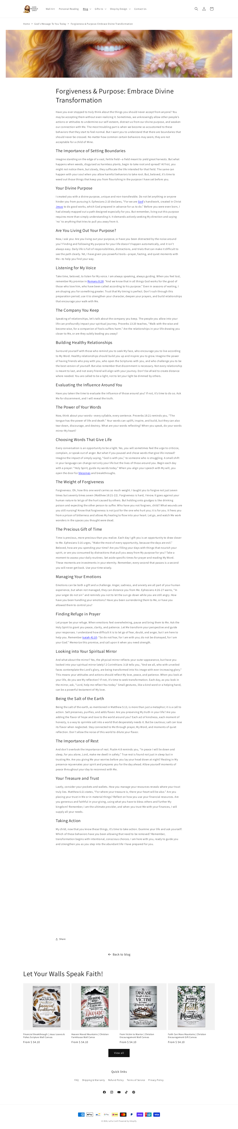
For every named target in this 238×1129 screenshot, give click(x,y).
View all (119, 1053)
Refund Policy (116, 1080)
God (140, 201)
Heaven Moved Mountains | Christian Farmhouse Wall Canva (90, 1036)
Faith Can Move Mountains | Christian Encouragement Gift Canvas (187, 1036)
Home (26, 23)
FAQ (76, 1080)
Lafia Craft (113, 1121)
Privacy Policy (155, 1080)
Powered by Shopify (128, 1121)
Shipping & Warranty (93, 1080)
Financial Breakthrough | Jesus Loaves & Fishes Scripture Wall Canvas (44, 1036)
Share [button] (62, 939)
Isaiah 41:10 (89, 637)
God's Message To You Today (50, 23)
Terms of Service (136, 1080)
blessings (84, 473)
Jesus (59, 206)
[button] (87, 9)
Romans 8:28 (95, 281)
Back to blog (121, 954)
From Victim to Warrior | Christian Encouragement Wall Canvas (137, 1036)
